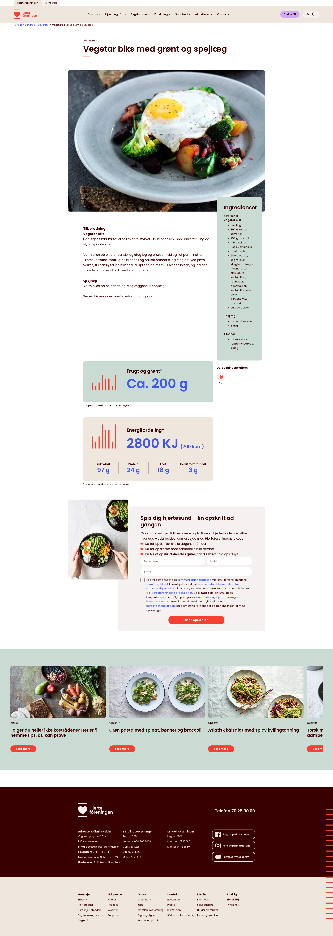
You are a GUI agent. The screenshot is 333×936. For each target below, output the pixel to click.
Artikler (112, 899)
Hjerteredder (85, 905)
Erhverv (82, 899)
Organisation (145, 899)
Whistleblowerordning (151, 910)
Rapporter (114, 915)
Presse (171, 905)
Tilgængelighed (147, 915)
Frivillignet (233, 905)
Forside (18, 25)
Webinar (113, 910)
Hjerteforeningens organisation (172, 593)
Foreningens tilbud (208, 915)
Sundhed (30, 25)
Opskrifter (43, 25)
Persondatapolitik (148, 920)
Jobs (140, 905)
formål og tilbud (157, 584)
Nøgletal (83, 920)
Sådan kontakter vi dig (180, 915)
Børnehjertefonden (89, 910)
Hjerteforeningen (27, 3)
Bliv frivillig (233, 899)
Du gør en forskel (207, 910)
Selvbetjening (205, 905)
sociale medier (201, 597)
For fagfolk (51, 3)
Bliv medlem (204, 899)
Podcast (113, 905)
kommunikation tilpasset (194, 580)
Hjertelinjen (174, 910)
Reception (173, 899)
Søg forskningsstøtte (90, 915)
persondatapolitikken (160, 606)
